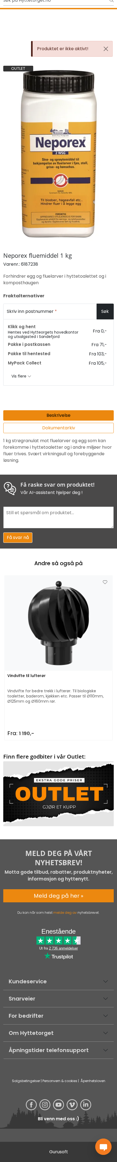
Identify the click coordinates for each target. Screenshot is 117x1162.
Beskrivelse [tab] (58, 415)
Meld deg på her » (58, 896)
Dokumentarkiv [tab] (58, 428)
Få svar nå (18, 537)
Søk (105, 311)
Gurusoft (58, 1152)
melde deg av (65, 912)
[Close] (105, 48)
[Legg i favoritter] (105, 582)
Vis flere (19, 376)
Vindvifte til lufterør (26, 675)
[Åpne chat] (103, 1147)
